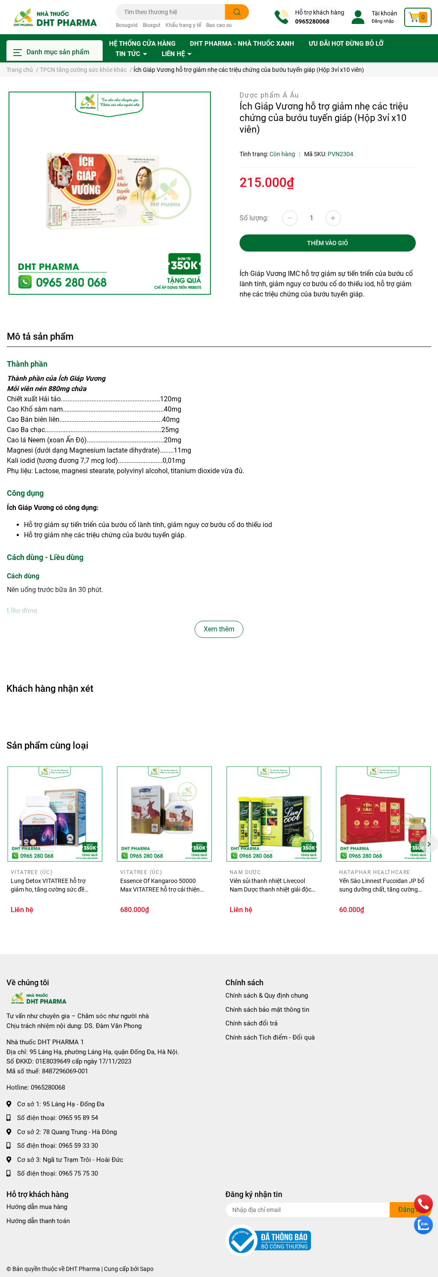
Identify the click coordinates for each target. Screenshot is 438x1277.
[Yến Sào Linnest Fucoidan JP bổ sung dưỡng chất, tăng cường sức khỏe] (383, 814)
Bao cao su (219, 25)
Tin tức (128, 54)
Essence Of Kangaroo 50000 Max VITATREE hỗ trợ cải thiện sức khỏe (160, 889)
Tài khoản (384, 13)
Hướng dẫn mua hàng (36, 1207)
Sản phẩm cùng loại (47, 745)
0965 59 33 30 (78, 1146)
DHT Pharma (83, 1268)
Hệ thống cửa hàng (142, 43)
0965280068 (312, 21)
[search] (237, 12)
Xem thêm (219, 629)
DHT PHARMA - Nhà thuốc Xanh (242, 43)
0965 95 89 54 (78, 1118)
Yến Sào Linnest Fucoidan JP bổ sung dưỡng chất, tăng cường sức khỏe (381, 889)
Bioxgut (151, 25)
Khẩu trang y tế (183, 25)
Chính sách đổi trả (251, 1023)
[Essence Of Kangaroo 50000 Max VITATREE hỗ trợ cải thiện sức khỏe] (164, 814)
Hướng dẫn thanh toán (38, 1221)
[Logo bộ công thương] (268, 1240)
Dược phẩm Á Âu (269, 95)
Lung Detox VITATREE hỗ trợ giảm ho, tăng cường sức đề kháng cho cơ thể (48, 889)
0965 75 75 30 (78, 1173)
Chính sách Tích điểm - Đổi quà (270, 1037)
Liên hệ (174, 54)
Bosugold (127, 25)
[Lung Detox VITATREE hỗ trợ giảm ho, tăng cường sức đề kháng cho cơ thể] (54, 814)
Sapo (147, 1268)
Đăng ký (410, 1210)
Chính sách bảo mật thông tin (267, 1009)
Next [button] (428, 843)
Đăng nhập (383, 21)
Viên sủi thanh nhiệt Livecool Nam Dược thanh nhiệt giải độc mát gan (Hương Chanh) (270, 889)
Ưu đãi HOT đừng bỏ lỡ (346, 43)
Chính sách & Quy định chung (266, 995)
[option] (109, 193)
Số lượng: (254, 218)
